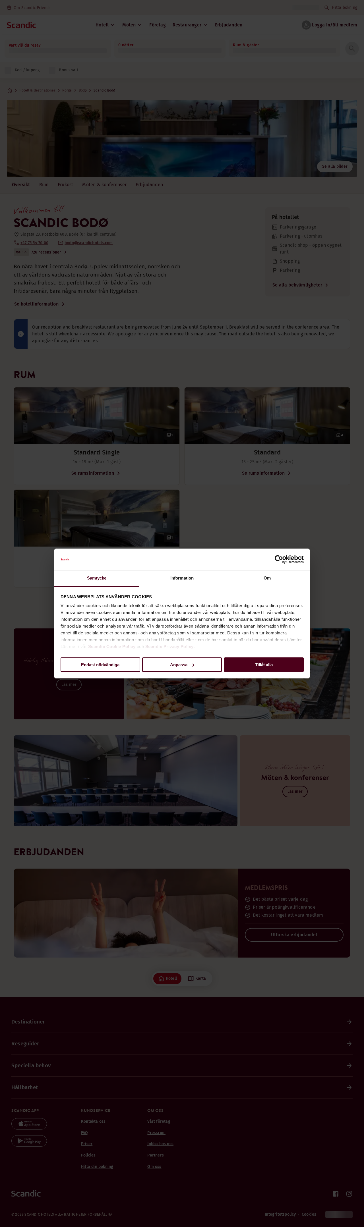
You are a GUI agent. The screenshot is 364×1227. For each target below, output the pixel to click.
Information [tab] (182, 578)
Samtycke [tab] (97, 578)
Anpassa (178, 664)
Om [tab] (267, 578)
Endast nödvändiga (100, 664)
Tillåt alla (264, 664)
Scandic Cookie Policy (112, 646)
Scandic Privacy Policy (169, 646)
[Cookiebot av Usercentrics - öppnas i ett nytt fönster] (279, 559)
